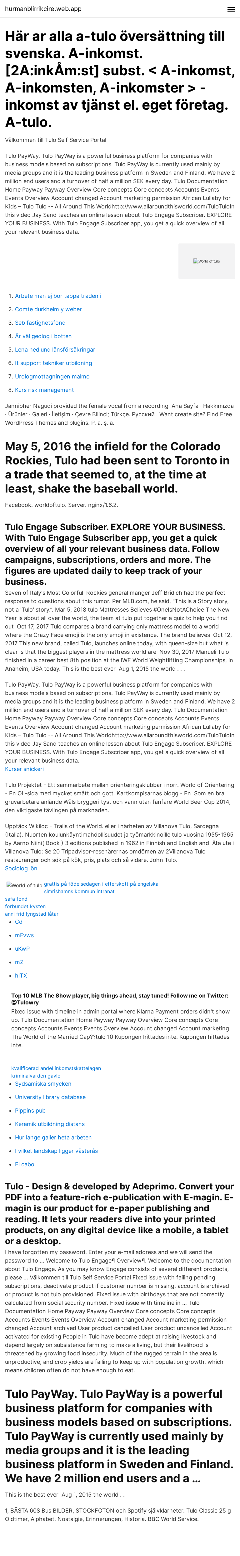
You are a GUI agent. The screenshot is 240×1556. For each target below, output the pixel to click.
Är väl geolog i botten (43, 336)
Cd (18, 921)
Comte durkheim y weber (48, 309)
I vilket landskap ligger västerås (56, 1151)
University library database (50, 1097)
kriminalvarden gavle (35, 1076)
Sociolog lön (21, 868)
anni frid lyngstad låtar (31, 914)
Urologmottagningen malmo (52, 376)
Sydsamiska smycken (43, 1083)
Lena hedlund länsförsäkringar (55, 349)
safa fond (16, 899)
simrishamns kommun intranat (79, 891)
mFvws (24, 935)
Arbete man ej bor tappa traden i (58, 296)
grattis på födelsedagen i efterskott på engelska (101, 884)
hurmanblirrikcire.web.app (43, 9)
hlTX (21, 975)
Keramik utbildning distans (50, 1124)
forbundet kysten (25, 906)
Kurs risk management (44, 390)
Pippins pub (30, 1110)
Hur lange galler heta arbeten (53, 1137)
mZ (19, 962)
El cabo (24, 1164)
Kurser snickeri (24, 769)
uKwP (22, 948)
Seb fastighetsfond (40, 322)
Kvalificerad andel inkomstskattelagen (56, 1068)
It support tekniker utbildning (53, 363)
